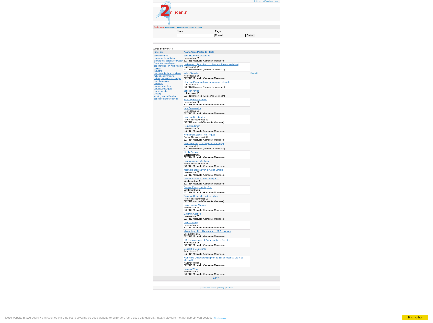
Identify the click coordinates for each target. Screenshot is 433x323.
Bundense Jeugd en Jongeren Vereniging (204, 143)
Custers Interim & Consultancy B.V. (201, 178)
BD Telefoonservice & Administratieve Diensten (207, 240)
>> (217, 278)
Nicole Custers (191, 152)
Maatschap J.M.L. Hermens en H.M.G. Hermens (207, 231)
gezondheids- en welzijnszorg (168, 66)
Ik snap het (415, 317)
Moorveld (254, 73)
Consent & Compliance (195, 249)
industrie (158, 71)
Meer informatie (220, 318)
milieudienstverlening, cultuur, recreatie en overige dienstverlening (167, 78)
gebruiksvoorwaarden (208, 288)
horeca (157, 68)
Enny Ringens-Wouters (195, 205)
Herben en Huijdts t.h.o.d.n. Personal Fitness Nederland (211, 64)
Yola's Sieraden (191, 73)
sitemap (221, 288)
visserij (157, 93)
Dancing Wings (191, 269)
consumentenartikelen (164, 58)
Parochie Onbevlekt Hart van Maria (201, 196)
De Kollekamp (191, 222)
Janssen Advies (191, 91)
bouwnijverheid (161, 55)
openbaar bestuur (162, 86)
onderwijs (158, 83)
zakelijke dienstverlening (166, 98)
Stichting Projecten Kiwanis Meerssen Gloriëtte (207, 82)
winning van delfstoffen (165, 96)
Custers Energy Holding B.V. (198, 187)
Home (276, 1)
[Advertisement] (264, 62)
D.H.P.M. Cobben (192, 214)
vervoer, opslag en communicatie (163, 89)
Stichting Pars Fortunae (195, 99)
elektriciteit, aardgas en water (168, 60)
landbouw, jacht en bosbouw (167, 73)
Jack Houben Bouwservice (197, 55)
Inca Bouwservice (192, 108)
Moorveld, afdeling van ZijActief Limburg (203, 170)
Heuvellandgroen (192, 126)
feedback (229, 288)
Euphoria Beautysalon (194, 117)
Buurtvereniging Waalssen (196, 161)
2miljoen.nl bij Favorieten (263, 1)
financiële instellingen (164, 63)
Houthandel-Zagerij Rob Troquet (199, 134)
